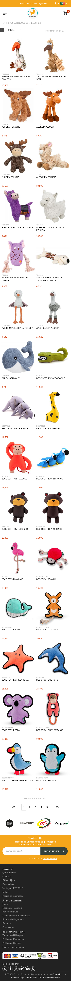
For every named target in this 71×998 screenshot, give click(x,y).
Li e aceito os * (43, 858)
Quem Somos (9, 872)
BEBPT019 (6, 426)
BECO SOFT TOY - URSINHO (15, 529)
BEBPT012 (40, 476)
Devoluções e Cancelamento (16, 915)
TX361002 (6, 325)
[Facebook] (10, 968)
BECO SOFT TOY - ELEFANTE (15, 428)
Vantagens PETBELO (12, 888)
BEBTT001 (40, 677)
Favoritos (6, 923)
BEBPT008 (40, 376)
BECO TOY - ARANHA (46, 579)
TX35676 (39, 325)
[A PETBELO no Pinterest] (33, 968)
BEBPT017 (6, 476)
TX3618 (5, 275)
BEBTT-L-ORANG (43, 728)
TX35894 (39, 275)
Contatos (6, 876)
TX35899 (5, 225)
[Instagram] (16, 968)
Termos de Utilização (12, 935)
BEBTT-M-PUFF (8, 778)
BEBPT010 (40, 426)
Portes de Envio (10, 911)
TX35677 (39, 175)
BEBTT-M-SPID (42, 577)
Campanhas (8, 884)
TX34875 (39, 225)
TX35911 (39, 74)
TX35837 (39, 124)
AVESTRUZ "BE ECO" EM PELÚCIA (17, 328)
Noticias (6, 892)
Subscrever (52, 851)
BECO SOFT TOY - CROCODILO (50, 378)
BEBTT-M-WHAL (8, 627)
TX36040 (5, 376)
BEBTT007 (6, 577)
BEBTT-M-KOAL (8, 728)
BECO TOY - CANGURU (47, 630)
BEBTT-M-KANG (42, 627)
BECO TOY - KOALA (11, 730)
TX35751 (5, 124)
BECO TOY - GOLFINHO (47, 680)
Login (5, 904)
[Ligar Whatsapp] (4, 968)
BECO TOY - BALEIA (11, 630)
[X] (21, 968)
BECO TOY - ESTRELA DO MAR (16, 680)
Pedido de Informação (12, 896)
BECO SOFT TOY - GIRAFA (48, 428)
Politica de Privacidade (13, 939)
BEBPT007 (6, 526)
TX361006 (6, 175)
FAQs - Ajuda (8, 880)
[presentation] (8, 823)
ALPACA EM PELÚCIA (46, 177)
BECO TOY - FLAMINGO (12, 579)
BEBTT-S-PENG (42, 778)
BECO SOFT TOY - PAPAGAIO (49, 479)
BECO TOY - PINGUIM (46, 780)
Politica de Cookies (11, 943)
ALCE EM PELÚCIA (45, 127)
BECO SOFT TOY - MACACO (14, 479)
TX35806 (5, 74)
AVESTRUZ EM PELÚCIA (47, 328)
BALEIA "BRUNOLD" (11, 378)
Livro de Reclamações (13, 947)
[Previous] (14, 807)
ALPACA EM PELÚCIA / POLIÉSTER (18, 227)
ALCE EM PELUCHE (11, 127)
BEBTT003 (6, 677)
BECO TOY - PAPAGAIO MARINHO (17, 780)
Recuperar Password (12, 908)
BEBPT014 (40, 526)
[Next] (57, 807)
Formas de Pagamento (13, 919)
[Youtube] (27, 968)
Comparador (8, 927)
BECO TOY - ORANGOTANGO (49, 730)
